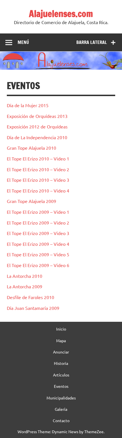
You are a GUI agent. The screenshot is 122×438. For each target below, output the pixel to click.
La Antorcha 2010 (24, 276)
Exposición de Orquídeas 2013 (37, 116)
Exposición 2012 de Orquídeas (37, 126)
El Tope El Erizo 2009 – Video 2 (38, 222)
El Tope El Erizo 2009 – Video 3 (38, 233)
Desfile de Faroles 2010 (30, 297)
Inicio (61, 329)
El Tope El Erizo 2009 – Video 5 (38, 254)
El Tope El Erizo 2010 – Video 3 (38, 180)
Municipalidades (61, 398)
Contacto (61, 420)
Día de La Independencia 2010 (37, 137)
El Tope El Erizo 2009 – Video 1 (38, 212)
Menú (23, 42)
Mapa (61, 340)
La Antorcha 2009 (24, 286)
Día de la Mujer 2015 (28, 105)
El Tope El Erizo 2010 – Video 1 (38, 158)
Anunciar (61, 352)
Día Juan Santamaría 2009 (33, 308)
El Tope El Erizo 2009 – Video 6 (38, 265)
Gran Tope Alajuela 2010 (31, 148)
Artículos (61, 375)
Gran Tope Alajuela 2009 (31, 201)
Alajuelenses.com (61, 13)
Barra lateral (91, 42)
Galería (61, 409)
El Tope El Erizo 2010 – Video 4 (38, 190)
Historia (61, 363)
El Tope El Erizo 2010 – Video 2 (38, 169)
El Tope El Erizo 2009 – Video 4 (38, 244)
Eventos (61, 386)
